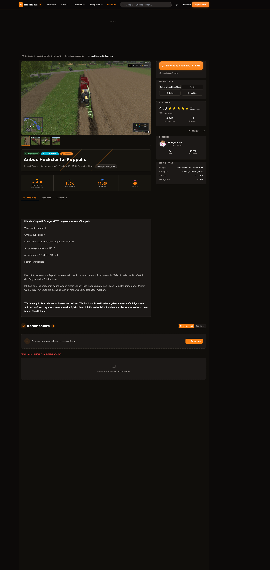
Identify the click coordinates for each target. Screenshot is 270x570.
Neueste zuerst (186, 326)
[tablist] (86, 198)
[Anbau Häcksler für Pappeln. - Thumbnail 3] (45, 140)
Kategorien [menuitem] (95, 4)
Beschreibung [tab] (30, 197)
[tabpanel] (86, 260)
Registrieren (200, 4)
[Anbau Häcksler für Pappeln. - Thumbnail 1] (25, 140)
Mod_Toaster (175, 142)
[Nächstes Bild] (148, 98)
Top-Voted (200, 326)
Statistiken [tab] (62, 197)
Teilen (171, 93)
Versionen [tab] (46, 197)
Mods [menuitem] (63, 4)
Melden (194, 93)
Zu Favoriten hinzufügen (170, 87)
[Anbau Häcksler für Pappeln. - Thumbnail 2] (35, 140)
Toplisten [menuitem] (78, 4)
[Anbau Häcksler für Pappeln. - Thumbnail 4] (55, 140)
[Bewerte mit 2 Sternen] (174, 108)
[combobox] (146, 4)
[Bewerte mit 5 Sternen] (187, 108)
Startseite (51, 4)
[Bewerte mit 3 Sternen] (178, 108)
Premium (111, 4)
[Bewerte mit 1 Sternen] (170, 108)
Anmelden (186, 4)
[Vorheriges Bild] (24, 98)
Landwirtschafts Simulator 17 (49, 56)
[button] (86, 98)
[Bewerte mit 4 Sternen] (182, 108)
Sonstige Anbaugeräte (74, 56)
